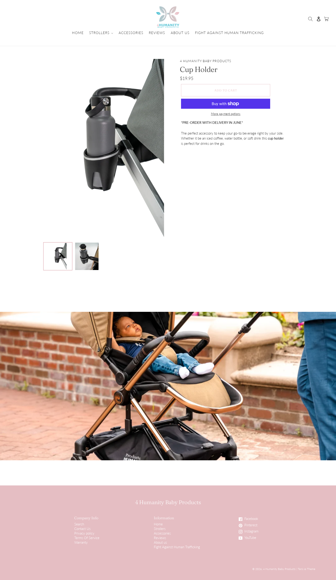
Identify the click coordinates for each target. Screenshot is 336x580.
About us (160, 542)
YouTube (252, 538)
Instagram (252, 532)
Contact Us (82, 529)
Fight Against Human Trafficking (177, 547)
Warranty (81, 542)
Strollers (159, 529)
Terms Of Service (86, 538)
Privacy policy (84, 533)
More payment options (225, 113)
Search (79, 524)
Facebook (252, 519)
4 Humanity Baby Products (168, 502)
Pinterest (252, 525)
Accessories (162, 533)
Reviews (160, 538)
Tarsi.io (302, 569)
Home (158, 524)
